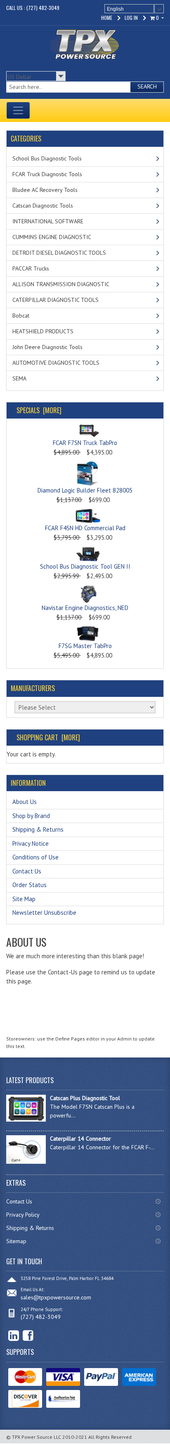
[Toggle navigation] (18, 110)
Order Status (29, 885)
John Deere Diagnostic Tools (47, 347)
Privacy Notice (30, 843)
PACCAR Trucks (30, 268)
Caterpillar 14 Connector (80, 1138)
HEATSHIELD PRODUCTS (42, 331)
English (115, 9)
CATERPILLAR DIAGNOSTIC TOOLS (55, 300)
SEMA (19, 378)
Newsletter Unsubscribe (44, 912)
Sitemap (16, 1241)
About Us (24, 802)
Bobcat (20, 315)
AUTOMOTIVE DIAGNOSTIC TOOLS (55, 362)
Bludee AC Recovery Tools (45, 190)
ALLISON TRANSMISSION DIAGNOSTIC (60, 284)
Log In (131, 17)
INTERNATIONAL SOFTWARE (47, 221)
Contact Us (26, 871)
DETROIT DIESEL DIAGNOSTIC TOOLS (59, 252)
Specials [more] (39, 410)
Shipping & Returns (38, 829)
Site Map (23, 899)
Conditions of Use (35, 857)
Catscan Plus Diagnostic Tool (85, 1098)
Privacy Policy (23, 1214)
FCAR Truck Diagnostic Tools (47, 174)
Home (106, 17)
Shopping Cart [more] (48, 737)
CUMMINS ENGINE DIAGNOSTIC (51, 237)
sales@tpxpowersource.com (56, 1297)
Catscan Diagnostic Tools (42, 205)
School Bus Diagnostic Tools (47, 158)
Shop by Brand (31, 816)
